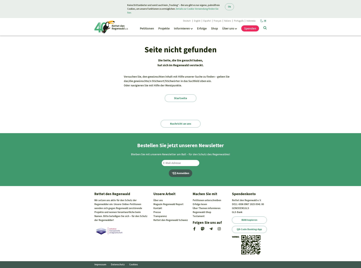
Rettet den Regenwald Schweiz (170, 220)
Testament (199, 216)
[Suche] (265, 28)
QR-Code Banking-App (249, 229)
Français (217, 21)
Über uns (158, 200)
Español (207, 21)
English (197, 21)
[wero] (235, 237)
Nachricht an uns (180, 124)
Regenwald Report (168, 204)
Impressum (100, 264)
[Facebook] (194, 229)
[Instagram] (219, 229)
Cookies (133, 264)
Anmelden (182, 173)
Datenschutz (118, 264)
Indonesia (251, 21)
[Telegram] (211, 229)
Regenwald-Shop (202, 212)
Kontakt (157, 208)
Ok (229, 6)
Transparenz (160, 216)
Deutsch (187, 21)
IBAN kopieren (249, 220)
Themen (206, 208)
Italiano (227, 21)
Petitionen (207, 200)
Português (239, 21)
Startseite (180, 98)
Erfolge (200, 204)
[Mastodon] (202, 229)
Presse (157, 212)
